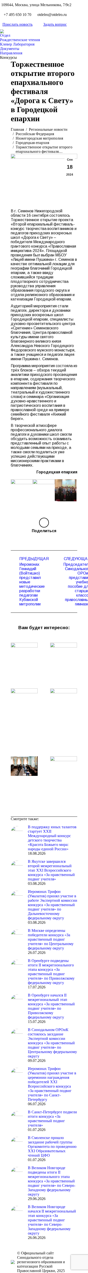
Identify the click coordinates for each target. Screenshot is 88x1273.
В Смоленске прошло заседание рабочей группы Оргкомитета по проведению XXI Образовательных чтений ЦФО (52, 1146)
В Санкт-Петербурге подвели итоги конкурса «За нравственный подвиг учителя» (52, 1118)
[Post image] (24, 652)
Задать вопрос (55, 24)
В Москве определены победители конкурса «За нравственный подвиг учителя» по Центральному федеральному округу (51, 939)
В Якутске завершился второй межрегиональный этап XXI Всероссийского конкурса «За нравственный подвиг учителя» (51, 870)
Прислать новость (17, 24)
